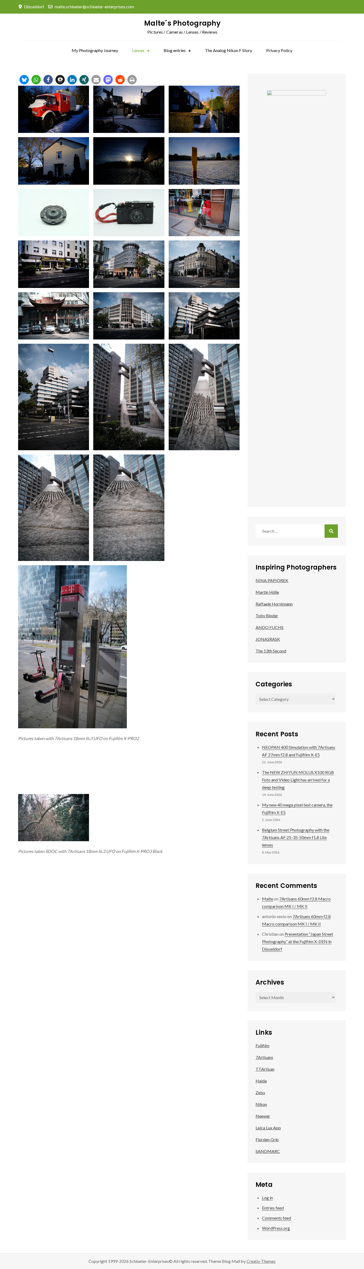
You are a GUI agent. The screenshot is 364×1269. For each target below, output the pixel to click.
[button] (24, 79)
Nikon (261, 1104)
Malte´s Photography (182, 23)
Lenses (138, 50)
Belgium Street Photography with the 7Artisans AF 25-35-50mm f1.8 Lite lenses (295, 837)
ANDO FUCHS (270, 627)
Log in (267, 1197)
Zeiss (260, 1092)
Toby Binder (267, 615)
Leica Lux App (268, 1127)
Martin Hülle (267, 592)
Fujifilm (262, 1045)
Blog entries (175, 50)
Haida (261, 1080)
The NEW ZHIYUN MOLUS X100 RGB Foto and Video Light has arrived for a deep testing (298, 780)
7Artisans (264, 1057)
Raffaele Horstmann (274, 603)
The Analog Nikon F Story (228, 50)
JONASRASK (268, 639)
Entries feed (273, 1207)
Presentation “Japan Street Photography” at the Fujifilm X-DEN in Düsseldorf (297, 941)
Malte (267, 898)
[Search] (331, 531)
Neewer (263, 1115)
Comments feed (276, 1217)
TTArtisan (265, 1069)
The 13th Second (271, 650)
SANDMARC (268, 1151)
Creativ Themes (261, 1261)
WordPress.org (276, 1228)
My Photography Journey (95, 50)
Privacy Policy (279, 50)
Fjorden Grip (267, 1139)
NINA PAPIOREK (272, 580)
